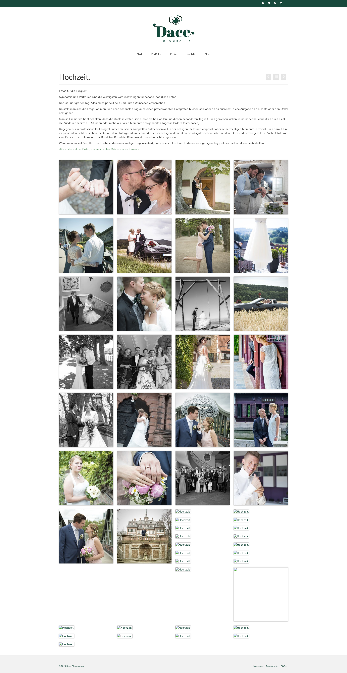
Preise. (174, 54)
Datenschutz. (272, 666)
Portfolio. (156, 54)
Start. (140, 54)
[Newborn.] (283, 77)
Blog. (207, 54)
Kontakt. (191, 54)
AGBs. (284, 666)
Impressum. (258, 666)
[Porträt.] (268, 77)
